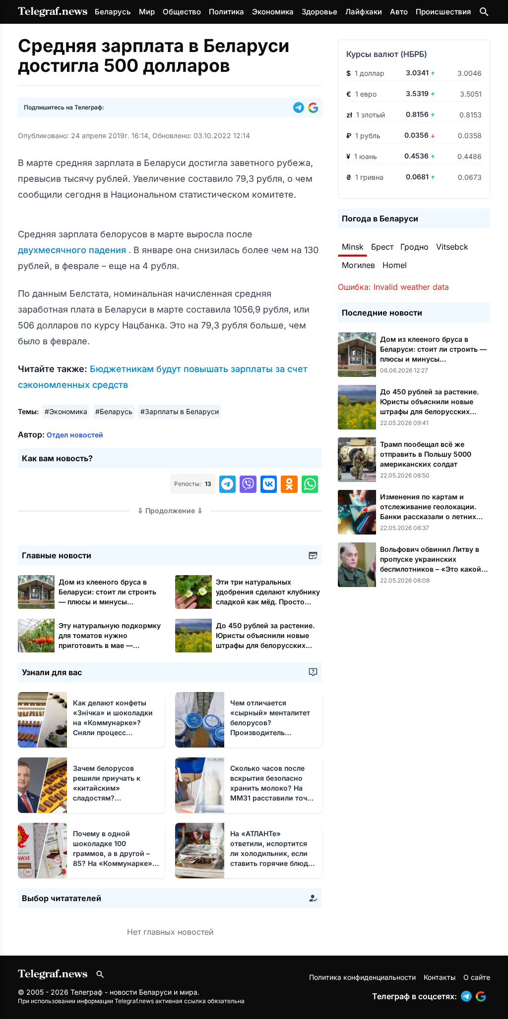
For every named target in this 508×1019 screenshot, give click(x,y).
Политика (226, 11)
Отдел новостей (75, 434)
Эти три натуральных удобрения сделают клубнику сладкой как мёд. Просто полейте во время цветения (268, 602)
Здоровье (319, 11)
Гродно (414, 247)
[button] (300, 107)
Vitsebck (452, 247)
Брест (382, 247)
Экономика (273, 11)
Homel (394, 265)
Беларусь (113, 11)
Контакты (439, 977)
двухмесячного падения (73, 250)
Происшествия (443, 11)
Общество (182, 11)
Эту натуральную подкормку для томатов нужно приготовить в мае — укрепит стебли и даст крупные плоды (110, 645)
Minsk (353, 247)
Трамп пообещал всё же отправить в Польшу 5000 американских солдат (425, 454)
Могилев (358, 265)
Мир (147, 11)
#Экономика (66, 411)
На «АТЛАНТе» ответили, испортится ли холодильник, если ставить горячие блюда (271, 853)
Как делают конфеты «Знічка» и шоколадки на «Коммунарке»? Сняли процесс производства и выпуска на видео (113, 732)
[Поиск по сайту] (484, 12)
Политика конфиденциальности (362, 977)
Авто (399, 11)
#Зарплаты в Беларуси (179, 411)
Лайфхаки (363, 11)
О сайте (476, 977)
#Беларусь (113, 411)
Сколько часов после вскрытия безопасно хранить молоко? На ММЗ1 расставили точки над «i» (273, 788)
